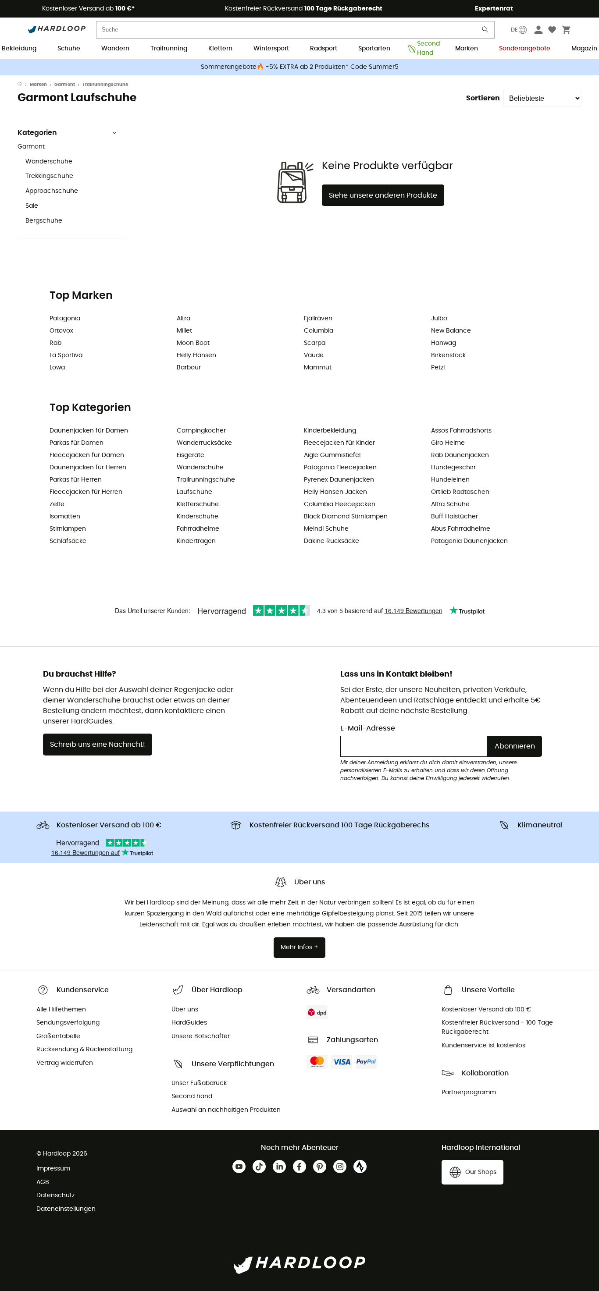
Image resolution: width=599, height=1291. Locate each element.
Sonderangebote (524, 49)
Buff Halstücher (454, 517)
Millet (184, 331)
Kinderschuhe (197, 517)
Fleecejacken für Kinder (339, 443)
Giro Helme (448, 443)
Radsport (323, 49)
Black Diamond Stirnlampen (346, 517)
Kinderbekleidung (330, 431)
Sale (31, 206)
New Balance (451, 331)
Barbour (189, 368)
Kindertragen (196, 541)
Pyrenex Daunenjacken (339, 480)
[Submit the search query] (485, 31)
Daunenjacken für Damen (89, 431)
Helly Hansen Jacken (335, 492)
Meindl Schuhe (326, 529)
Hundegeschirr (453, 468)
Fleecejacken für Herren (86, 492)
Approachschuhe (51, 191)
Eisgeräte (190, 455)
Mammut (318, 368)
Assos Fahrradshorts (461, 431)
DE (514, 30)
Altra (183, 319)
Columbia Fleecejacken (339, 504)
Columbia (318, 331)
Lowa (57, 368)
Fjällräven (318, 319)
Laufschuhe (194, 492)
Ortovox (61, 331)
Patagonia (65, 319)
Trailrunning (168, 49)
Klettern (220, 49)
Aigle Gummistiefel (332, 455)
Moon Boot (193, 343)
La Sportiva (66, 355)
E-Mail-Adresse (367, 728)
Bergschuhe (43, 221)
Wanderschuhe (48, 162)
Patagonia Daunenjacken (469, 541)
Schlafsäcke (68, 541)
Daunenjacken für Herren (88, 468)
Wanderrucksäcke (204, 443)
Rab (55, 343)
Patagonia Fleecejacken (340, 468)
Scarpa (314, 343)
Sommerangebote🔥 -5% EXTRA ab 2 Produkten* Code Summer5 (300, 67)
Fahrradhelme (198, 529)
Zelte (57, 504)
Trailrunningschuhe (206, 480)
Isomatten (65, 517)
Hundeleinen (450, 480)
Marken (466, 49)
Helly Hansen (196, 355)
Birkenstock (448, 355)
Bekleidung (19, 49)
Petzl (438, 368)
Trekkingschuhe (49, 176)
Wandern (115, 49)
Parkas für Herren (76, 480)
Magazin (584, 49)
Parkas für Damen (76, 443)
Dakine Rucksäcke (331, 541)
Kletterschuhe (198, 504)
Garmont (64, 84)
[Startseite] (24, 85)
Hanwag (443, 343)
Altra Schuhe (450, 504)
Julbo (439, 319)
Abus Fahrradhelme (460, 529)
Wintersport (271, 49)
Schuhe (68, 49)
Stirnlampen (68, 529)
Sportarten (374, 49)
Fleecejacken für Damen (87, 455)
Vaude (314, 355)
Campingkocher (201, 431)
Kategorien (37, 132)
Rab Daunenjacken (460, 455)
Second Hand (425, 49)
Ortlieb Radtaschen (460, 492)
